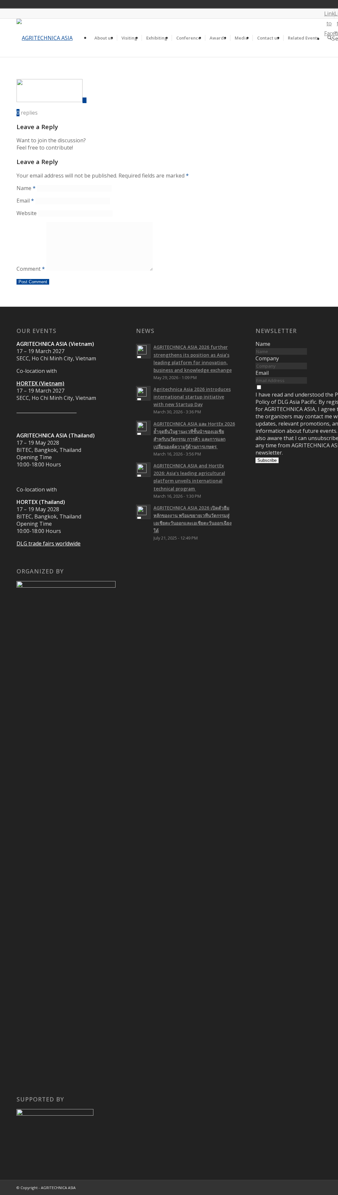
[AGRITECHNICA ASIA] (45, 38)
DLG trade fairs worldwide (49, 543)
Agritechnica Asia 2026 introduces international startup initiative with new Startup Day (192, 396)
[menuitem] (103, 38)
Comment (31, 268)
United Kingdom (314, 4)
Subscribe (267, 460)
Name (26, 188)
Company (267, 358)
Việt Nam (323, 4)
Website (27, 213)
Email (25, 200)
